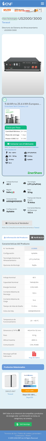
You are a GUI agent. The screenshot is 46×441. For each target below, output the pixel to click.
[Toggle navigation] (42, 2)
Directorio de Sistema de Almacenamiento (20, 28)
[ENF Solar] (7, 4)
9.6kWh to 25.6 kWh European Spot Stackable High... (23, 103)
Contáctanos (19, 436)
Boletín (28, 436)
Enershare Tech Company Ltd (16, 106)
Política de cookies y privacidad (29, 433)
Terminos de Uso (10, 433)
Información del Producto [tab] (17, 237)
